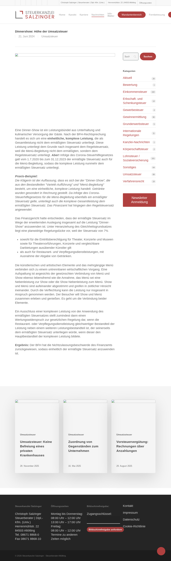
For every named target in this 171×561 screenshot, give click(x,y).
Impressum (130, 512)
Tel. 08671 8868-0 (27, 534)
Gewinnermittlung (134, 117)
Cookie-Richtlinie (134, 526)
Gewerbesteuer (133, 110)
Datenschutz (131, 519)
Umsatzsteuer (49, 36)
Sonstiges (129, 167)
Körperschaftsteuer (135, 149)
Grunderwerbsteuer (136, 124)
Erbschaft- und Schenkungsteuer (134, 101)
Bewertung (130, 84)
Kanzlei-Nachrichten (136, 142)
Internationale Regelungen (132, 133)
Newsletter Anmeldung (139, 200)
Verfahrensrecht (133, 181)
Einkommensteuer (135, 91)
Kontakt (128, 506)
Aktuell (127, 77)
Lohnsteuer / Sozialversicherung (135, 158)
